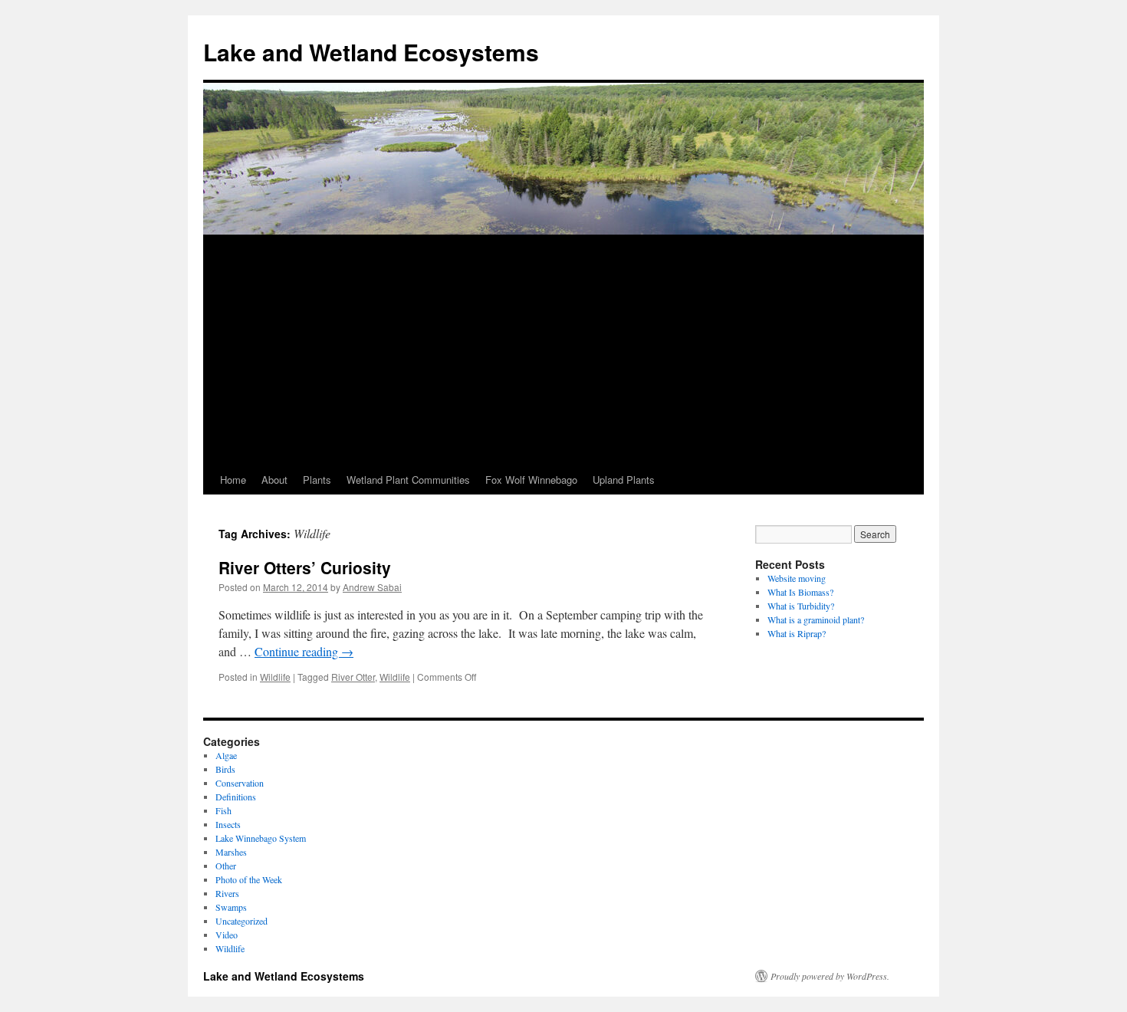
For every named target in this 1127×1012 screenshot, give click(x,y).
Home (233, 479)
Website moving (796, 578)
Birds (225, 769)
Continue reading (304, 651)
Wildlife (275, 676)
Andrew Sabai (372, 586)
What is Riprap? (796, 633)
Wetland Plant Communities (408, 479)
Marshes (231, 852)
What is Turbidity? (800, 606)
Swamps (231, 907)
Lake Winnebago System (260, 838)
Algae (226, 755)
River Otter (353, 676)
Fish (223, 810)
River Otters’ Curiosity (305, 567)
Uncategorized (241, 921)
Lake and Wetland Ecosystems (371, 51)
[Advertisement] (563, 350)
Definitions (235, 796)
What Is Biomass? (800, 592)
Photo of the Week (248, 879)
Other (225, 865)
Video (226, 934)
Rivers (227, 893)
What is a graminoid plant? (815, 619)
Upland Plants (624, 479)
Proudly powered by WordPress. (829, 976)
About (274, 479)
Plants (317, 479)
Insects (228, 824)
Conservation (239, 783)
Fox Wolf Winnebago (531, 479)
